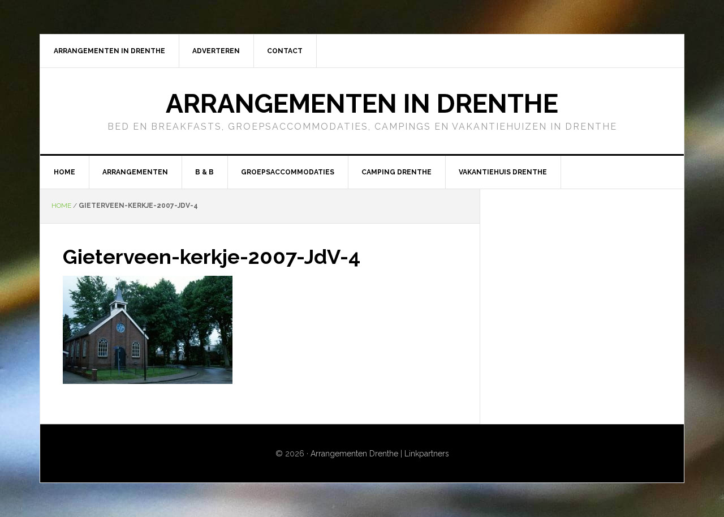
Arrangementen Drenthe (354, 453)
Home (61, 206)
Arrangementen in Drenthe (362, 103)
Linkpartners (426, 453)
